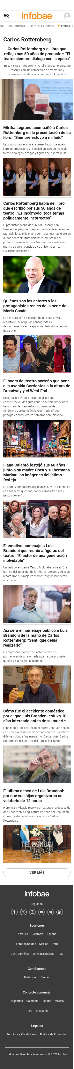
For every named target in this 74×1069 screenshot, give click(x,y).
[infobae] (37, 16)
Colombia (37, 934)
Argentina (16, 1001)
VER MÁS (37, 872)
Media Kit (42, 1010)
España (52, 934)
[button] (6, 16)
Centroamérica (20, 953)
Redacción (30, 977)
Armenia (18, 25)
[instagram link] (32, 912)
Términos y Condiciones (22, 1034)
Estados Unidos (26, 944)
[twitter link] (23, 912)
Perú (55, 944)
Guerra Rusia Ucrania (39, 25)
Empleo (45, 977)
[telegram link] (50, 912)
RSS (60, 953)
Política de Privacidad (53, 1034)
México (43, 944)
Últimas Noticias (43, 953)
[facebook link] (14, 912)
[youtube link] (41, 912)
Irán (7, 25)
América (23, 934)
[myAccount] (67, 16)
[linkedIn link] (59, 912)
